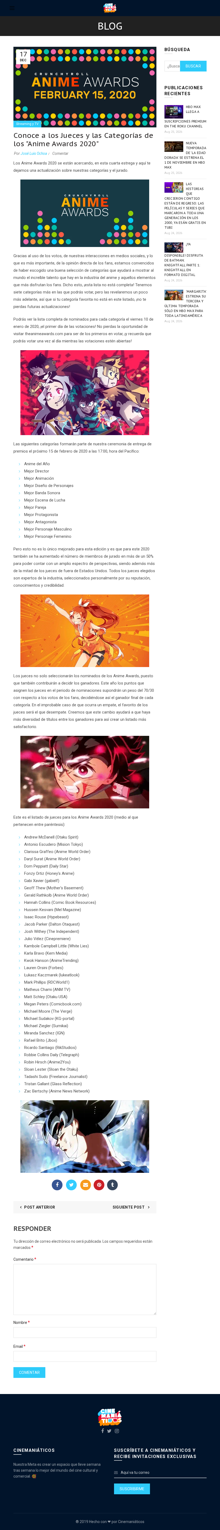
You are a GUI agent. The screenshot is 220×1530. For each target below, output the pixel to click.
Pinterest (99, 1185)
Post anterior (39, 1207)
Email (85, 1185)
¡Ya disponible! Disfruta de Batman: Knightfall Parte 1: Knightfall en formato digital (183, 259)
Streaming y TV (27, 124)
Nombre (21, 1322)
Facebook (57, 1185)
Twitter (71, 1185)
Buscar (193, 66)
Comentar (60, 153)
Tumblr (112, 1185)
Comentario (24, 1259)
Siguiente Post (129, 1207)
